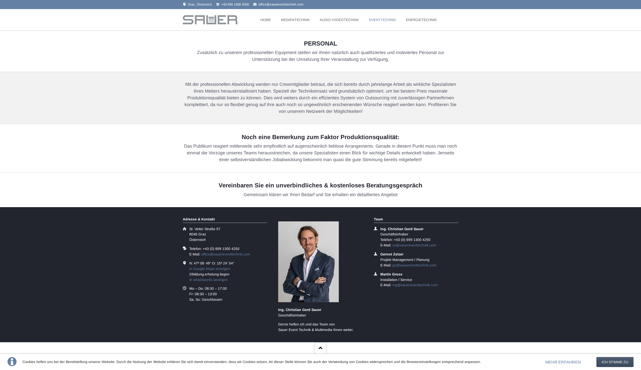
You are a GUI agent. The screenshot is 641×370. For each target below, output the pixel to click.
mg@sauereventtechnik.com (415, 285)
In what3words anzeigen (208, 280)
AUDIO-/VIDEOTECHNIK (339, 20)
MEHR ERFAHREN (563, 362)
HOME (265, 20)
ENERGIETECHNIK (421, 20)
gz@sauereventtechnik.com (414, 265)
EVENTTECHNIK (382, 20)
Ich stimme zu (615, 362)
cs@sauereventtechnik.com (414, 245)
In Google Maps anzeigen (209, 269)
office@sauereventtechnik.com (225, 254)
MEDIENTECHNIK (295, 20)
